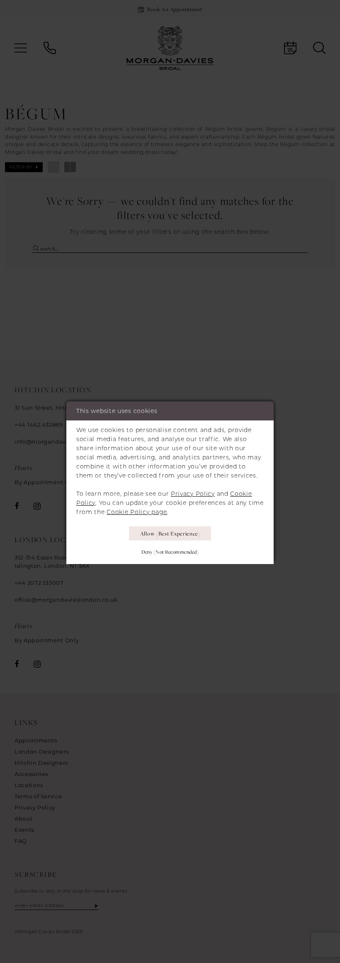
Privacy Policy (193, 493)
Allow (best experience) (170, 533)
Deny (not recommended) (170, 551)
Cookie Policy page (137, 512)
